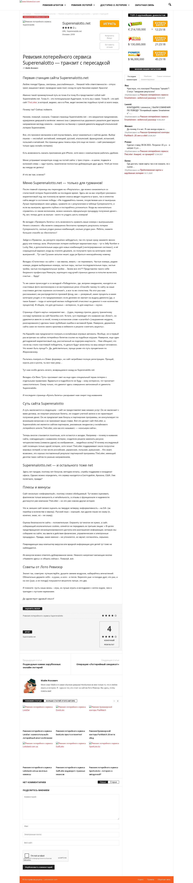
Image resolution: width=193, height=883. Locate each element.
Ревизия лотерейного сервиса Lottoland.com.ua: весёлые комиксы (37, 771)
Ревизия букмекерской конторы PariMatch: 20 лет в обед (102, 734)
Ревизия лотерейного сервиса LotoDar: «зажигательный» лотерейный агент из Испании (37, 734)
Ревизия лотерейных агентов (36, 17)
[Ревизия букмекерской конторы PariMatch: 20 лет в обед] (104, 716)
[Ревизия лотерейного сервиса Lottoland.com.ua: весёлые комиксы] (38, 753)
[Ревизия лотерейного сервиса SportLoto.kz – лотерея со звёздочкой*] (104, 753)
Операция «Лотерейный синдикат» (97, 664)
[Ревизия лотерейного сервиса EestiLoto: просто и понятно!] (71, 716)
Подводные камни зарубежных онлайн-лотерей (42, 666)
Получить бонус (109, 36)
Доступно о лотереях (113, 5)
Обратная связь (144, 5)
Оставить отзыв (109, 45)
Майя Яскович (31, 68)
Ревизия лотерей (81, 5)
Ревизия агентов (53, 5)
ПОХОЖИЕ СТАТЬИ (33, 701)
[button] (169, 5)
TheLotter (32, 102)
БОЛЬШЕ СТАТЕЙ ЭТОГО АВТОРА (60, 701)
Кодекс (141, 879)
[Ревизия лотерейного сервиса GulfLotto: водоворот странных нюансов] (71, 753)
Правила (150, 879)
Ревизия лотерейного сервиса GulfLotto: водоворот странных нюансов (70, 771)
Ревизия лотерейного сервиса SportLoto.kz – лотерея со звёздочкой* (103, 771)
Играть (109, 24)
